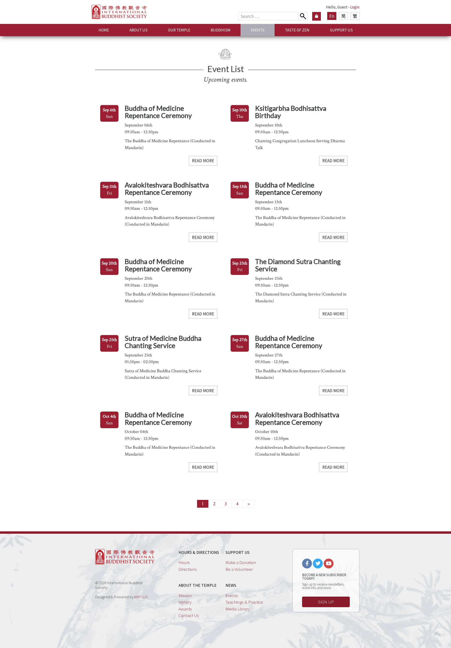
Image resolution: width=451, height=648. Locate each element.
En (331, 16)
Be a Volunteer (239, 569)
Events (232, 595)
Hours (184, 562)
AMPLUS (141, 596)
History (185, 602)
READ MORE (203, 160)
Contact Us (189, 615)
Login (354, 7)
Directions (188, 569)
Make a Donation (241, 562)
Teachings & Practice (244, 602)
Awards (185, 609)
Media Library (238, 609)
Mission (185, 595)
